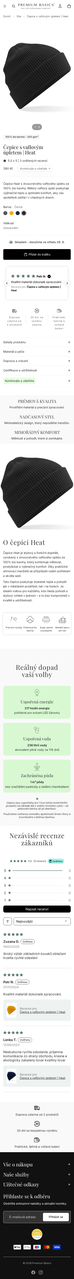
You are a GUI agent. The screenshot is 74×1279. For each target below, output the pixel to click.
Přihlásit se (56, 1217)
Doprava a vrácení (15, 361)
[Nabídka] (4, 6)
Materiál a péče (13, 351)
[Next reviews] (67, 283)
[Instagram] (40, 1272)
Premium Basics (41, 1263)
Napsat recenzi (37, 909)
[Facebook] (33, 1272)
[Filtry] (7, 921)
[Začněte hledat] (13, 6)
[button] (5, 160)
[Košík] (69, 6)
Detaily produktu (14, 342)
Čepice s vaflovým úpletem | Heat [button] (42, 1012)
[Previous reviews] (6, 283)
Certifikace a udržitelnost (20, 370)
